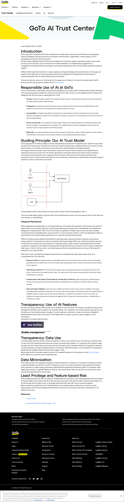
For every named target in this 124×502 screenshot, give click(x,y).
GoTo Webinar (77, 462)
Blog (43, 470)
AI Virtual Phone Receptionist (20, 424)
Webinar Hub (46, 442)
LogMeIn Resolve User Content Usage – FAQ (40, 403)
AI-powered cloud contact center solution (24, 419)
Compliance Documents (24, 13)
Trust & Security (17, 462)
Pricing (14, 7)
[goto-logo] (62, 433)
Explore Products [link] (115, 7)
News (14, 466)
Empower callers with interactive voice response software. (28, 422)
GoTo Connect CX (78, 446)
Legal (13, 446)
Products (4, 7)
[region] (62, 496)
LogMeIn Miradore (102, 466)
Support (101, 2)
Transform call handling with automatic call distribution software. (80, 424)
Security (51, 13)
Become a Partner (48, 454)
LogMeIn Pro (100, 462)
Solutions (24, 7)
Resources (35, 7)
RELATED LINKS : (17, 416)
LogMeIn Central (101, 458)
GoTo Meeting (77, 458)
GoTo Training (77, 466)
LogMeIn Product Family (104, 442)
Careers (14, 454)
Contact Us (94, 2)
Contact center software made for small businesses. (77, 422)
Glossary (45, 462)
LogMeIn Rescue (101, 446)
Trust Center (59, 82)
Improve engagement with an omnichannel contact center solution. (81, 419)
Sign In (121, 2)
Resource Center (48, 446)
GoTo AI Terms (93, 352)
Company (46, 7)
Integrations (46, 450)
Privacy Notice (38, 500)
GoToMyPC (99, 454)
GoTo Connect (77, 442)
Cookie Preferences (95, 496)
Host (113, 2)
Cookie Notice (50, 500)
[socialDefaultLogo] (30, 479)
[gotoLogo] (5, 2)
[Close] (121, 496)
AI (44, 13)
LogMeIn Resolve (101, 450)
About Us (15, 442)
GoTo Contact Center (79, 454)
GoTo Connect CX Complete (82, 450)
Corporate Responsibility (20, 450)
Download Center (48, 458)
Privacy (38, 13)
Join (107, 2)
